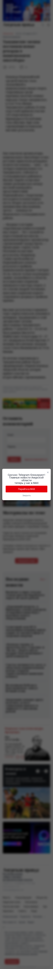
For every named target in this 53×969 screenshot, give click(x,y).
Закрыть (26, 495)
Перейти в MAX (26, 489)
